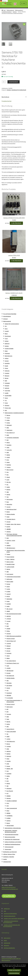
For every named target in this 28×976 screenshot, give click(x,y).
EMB (8, 452)
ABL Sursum (9, 609)
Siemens (15, 12)
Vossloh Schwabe (9, 348)
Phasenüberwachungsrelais (11, 834)
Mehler (8, 455)
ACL (7, 484)
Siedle (8, 606)
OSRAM (8, 628)
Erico (8, 460)
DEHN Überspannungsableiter (14, 636)
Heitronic (7, 370)
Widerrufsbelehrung (9, 916)
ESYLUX (8, 651)
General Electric (10, 729)
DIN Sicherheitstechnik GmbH (14, 613)
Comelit (7, 331)
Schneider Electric (11, 519)
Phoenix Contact (11, 638)
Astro (6, 328)
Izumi (8, 479)
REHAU (8, 783)
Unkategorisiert (7, 861)
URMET (8, 611)
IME (7, 778)
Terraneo (9, 714)
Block (6, 333)
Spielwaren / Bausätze (8, 856)
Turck (6, 338)
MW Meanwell (10, 670)
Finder (8, 601)
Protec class (8, 408)
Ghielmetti (9, 425)
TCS (6, 400)
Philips (8, 631)
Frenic (6, 403)
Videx (8, 447)
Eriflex (8, 420)
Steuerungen (8, 849)
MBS (8, 571)
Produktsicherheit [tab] (6, 101)
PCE (7, 690)
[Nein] (26, 969)
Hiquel (8, 477)
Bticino (8, 744)
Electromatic (10, 499)
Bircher (6, 378)
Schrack (8, 521)
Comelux (7, 373)
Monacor (7, 375)
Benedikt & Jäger (11, 564)
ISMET (8, 736)
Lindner (8, 739)
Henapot (7, 385)
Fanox (6, 398)
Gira (8, 472)
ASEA (8, 749)
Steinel (8, 688)
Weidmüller (9, 599)
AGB (5, 911)
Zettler (8, 724)
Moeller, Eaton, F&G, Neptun (14, 524)
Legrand (9, 594)
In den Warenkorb (13, 81)
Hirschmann (8, 336)
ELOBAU (8, 818)
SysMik (6, 393)
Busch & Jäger (10, 581)
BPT (7, 709)
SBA (7, 786)
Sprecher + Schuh (11, 540)
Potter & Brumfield (11, 731)
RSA (6, 410)
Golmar (6, 341)
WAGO (8, 658)
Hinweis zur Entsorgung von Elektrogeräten (11, 925)
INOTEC (8, 494)
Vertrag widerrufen (9, 948)
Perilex (8, 422)
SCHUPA (9, 761)
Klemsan (9, 798)
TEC (7, 734)
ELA (7, 793)
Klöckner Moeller (11, 514)
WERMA (8, 813)
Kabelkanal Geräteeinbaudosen (12, 844)
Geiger (8, 462)
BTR (7, 711)
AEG (7, 623)
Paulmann (7, 353)
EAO (8, 440)
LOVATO (8, 668)
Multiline (9, 465)
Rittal (8, 810)
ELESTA (8, 526)
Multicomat (9, 579)
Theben (8, 554)
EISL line (9, 482)
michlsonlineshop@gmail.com (10, 889)
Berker (8, 511)
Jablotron (7, 343)
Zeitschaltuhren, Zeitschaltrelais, (13, 828)
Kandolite (7, 363)
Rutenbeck (9, 693)
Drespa (8, 766)
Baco (8, 502)
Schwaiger (7, 383)
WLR (8, 626)
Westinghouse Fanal (11, 509)
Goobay (7, 346)
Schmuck (5, 319)
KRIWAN (8, 796)
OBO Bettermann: (11, 548)
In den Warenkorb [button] (16, 223)
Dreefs (6, 366)
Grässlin (8, 648)
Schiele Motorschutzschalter (14, 576)
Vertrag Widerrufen (8, 896)
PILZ (8, 771)
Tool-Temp (7, 390)
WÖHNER (9, 695)
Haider (8, 487)
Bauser (8, 823)
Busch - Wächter (11, 559)
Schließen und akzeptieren (14, 970)
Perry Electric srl (11, 432)
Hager (8, 516)
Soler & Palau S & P (11, 641)
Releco (8, 442)
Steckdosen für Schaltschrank (18, 90)
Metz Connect (10, 469)
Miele (6, 351)
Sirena (6, 368)
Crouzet (8, 621)
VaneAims (9, 445)
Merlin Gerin (10, 707)
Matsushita (9, 504)
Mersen (8, 415)
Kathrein (7, 388)
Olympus (7, 405)
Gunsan (7, 361)
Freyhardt (9, 653)
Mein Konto (7, 938)
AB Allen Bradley (11, 678)
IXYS (8, 805)
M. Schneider (10, 698)
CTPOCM (9, 618)
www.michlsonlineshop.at (9, 887)
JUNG (8, 763)
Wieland (8, 646)
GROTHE (9, 616)
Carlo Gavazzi (10, 574)
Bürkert (8, 489)
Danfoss (8, 820)
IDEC (8, 726)
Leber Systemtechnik (12, 808)
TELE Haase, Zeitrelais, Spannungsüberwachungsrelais (14, 534)
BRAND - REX (10, 768)
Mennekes (9, 683)
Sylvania (9, 633)
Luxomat (9, 643)
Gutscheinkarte (7, 316)
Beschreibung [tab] (5, 97)
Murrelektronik (10, 675)
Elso (8, 474)
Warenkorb (7, 943)
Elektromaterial (10, 10)
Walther (8, 753)
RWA (8, 716)
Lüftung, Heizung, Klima (9, 854)
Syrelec (8, 589)
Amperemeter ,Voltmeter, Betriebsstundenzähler (11, 831)
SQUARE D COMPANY (12, 801)
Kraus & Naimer (10, 557)
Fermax (8, 584)
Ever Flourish (10, 791)
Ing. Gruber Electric (11, 660)
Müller (8, 776)
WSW (8, 543)
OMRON (8, 545)
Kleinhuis (9, 756)
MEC (8, 680)
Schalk (8, 457)
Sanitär (5, 859)
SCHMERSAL (9, 815)
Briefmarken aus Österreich (10, 852)
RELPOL (8, 721)
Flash (8, 719)
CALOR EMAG (8, 395)
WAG (8, 427)
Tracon (8, 417)
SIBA (8, 492)
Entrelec (9, 673)
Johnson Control (11, 704)
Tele (8, 497)
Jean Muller (9, 685)
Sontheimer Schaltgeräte (13, 437)
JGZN (8, 435)
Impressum (7, 908)
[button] (24, 24)
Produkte (6, 945)
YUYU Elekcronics (11, 741)
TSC (6, 326)
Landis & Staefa (10, 566)
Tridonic (9, 467)
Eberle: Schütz (10, 561)
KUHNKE (9, 604)
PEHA (8, 758)
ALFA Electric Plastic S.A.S (13, 663)
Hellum (6, 358)
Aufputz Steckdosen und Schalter (13, 842)
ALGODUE (9, 773)
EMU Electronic (8, 356)
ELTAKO (8, 591)
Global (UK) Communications (12, 323)
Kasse (5, 940)
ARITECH (9, 751)
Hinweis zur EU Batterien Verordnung (14, 918)
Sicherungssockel (9, 847)
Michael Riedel (10, 825)
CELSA (8, 655)
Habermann (9, 430)
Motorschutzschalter (10, 837)
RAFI (6, 380)
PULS (8, 803)
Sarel (8, 665)
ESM (8, 538)
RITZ (8, 781)
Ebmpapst (9, 788)
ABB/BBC (9, 529)
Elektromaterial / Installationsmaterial (14, 413)
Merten (8, 569)
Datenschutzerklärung (10, 913)
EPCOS (8, 596)
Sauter (8, 586)
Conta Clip (9, 450)
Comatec (9, 746)
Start (4, 10)
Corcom (8, 507)
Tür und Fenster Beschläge (9, 314)
